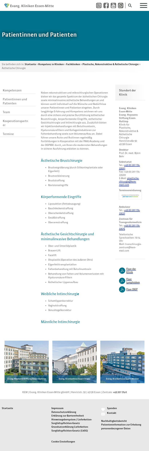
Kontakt (111, 413)
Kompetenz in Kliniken (51, 64)
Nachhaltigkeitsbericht (114, 421)
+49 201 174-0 (120, 392)
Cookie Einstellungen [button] (63, 441)
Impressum (57, 408)
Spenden (112, 408)
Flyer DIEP (132, 289)
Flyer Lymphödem (133, 281)
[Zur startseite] (29, 5)
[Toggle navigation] (143, 5)
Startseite (30, 64)
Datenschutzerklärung (63, 412)
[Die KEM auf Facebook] (107, 5)
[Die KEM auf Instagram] (99, 5)
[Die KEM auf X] (121, 5)
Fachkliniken (73, 64)
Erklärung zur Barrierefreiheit (67, 415)
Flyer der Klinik (131, 270)
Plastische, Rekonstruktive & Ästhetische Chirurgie (110, 64)
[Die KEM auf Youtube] (114, 5)
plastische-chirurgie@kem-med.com (129, 181)
